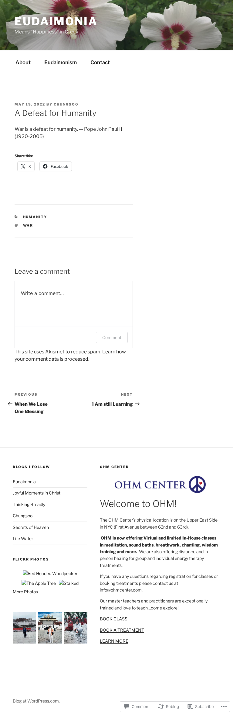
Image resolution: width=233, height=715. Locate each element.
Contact (100, 62)
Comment (111, 337)
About (23, 62)
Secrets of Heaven (31, 527)
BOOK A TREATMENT (122, 630)
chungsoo (66, 104)
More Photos (25, 591)
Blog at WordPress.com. (36, 700)
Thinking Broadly (29, 504)
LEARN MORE (114, 641)
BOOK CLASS (113, 618)
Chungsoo (22, 515)
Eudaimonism (60, 62)
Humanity (35, 217)
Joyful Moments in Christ (36, 492)
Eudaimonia (56, 21)
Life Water (23, 538)
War (28, 225)
